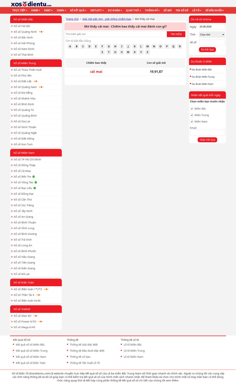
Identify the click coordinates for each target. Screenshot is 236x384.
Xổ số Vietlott (21, 309)
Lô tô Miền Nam (133, 356)
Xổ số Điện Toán (23, 282)
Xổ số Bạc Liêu (23, 188)
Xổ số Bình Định (24, 104)
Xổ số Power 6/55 (25, 321)
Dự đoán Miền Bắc (202, 69)
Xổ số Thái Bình (23, 54)
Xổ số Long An (23, 245)
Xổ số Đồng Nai (23, 194)
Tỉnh (192, 34)
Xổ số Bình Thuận (25, 222)
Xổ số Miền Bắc (23, 19)
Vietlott (96, 10)
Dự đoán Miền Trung (203, 76)
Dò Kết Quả (207, 49)
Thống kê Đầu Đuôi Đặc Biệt (87, 350)
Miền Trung (202, 115)
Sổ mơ (168, 10)
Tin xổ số (182, 10)
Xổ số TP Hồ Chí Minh (27, 159)
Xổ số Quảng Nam (25, 87)
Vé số (193, 42)
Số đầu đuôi (213, 10)
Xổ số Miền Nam (23, 152)
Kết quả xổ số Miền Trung (32, 350)
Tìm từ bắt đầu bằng (78, 41)
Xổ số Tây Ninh (23, 211)
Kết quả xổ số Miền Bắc (30, 344)
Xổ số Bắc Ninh (23, 37)
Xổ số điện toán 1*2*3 (28, 289)
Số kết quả (77, 10)
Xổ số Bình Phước (25, 251)
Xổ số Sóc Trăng (24, 205)
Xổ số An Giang (23, 216)
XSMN (60, 10)
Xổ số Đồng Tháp (24, 165)
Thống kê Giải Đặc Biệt (84, 344)
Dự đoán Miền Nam (202, 84)
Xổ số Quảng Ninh (25, 31)
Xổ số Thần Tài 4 (24, 295)
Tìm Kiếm (176, 34)
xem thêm (172, 380)
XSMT (47, 10)
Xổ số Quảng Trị (24, 110)
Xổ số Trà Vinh (23, 239)
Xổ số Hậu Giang (24, 257)
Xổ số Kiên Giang (24, 268)
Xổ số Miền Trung (24, 63)
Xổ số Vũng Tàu (23, 182)
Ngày (193, 26)
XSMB (34, 10)
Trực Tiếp (18, 10)
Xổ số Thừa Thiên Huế (27, 70)
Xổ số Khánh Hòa (24, 98)
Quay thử (132, 10)
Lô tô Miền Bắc (133, 344)
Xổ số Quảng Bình (25, 115)
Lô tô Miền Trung (134, 350)
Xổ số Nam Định (24, 49)
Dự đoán (114, 10)
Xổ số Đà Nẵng (23, 92)
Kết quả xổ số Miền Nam (31, 356)
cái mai (96, 71)
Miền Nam (201, 121)
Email (193, 128)
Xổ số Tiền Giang (24, 262)
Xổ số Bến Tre (22, 176)
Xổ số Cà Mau (22, 171)
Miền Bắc (200, 108)
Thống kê (151, 10)
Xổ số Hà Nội (22, 26)
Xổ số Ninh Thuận (25, 127)
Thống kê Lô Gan (80, 356)
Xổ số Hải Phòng (24, 43)
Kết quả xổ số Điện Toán (31, 363)
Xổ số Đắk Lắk (23, 81)
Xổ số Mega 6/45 (24, 327)
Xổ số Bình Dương (25, 234)
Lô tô (195, 10)
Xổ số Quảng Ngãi (25, 133)
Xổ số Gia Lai (22, 121)
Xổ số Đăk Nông (24, 138)
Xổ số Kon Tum (23, 144)
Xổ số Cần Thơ (23, 199)
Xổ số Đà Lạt (22, 274)
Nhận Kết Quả (207, 139)
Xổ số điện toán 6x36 (27, 300)
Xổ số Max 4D (22, 315)
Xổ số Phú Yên (23, 75)
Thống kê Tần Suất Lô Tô (85, 363)
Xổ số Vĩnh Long (24, 228)
